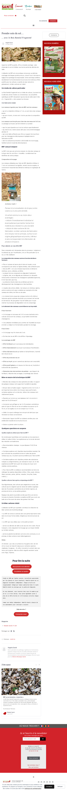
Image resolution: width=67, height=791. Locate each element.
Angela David (9, 42)
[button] (33, 25)
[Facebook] (11, 631)
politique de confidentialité (33, 788)
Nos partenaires (33, 767)
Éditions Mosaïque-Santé (19, 656)
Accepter (49, 786)
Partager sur (6, 631)
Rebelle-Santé (11, 712)
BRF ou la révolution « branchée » (13, 697)
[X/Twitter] (14, 631)
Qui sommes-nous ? (34, 765)
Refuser (60, 786)
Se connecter (43, 20)
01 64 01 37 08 (33, 751)
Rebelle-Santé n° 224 (10, 626)
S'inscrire (53, 20)
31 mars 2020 (9, 44)
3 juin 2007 (10, 714)
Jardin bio (12, 639)
